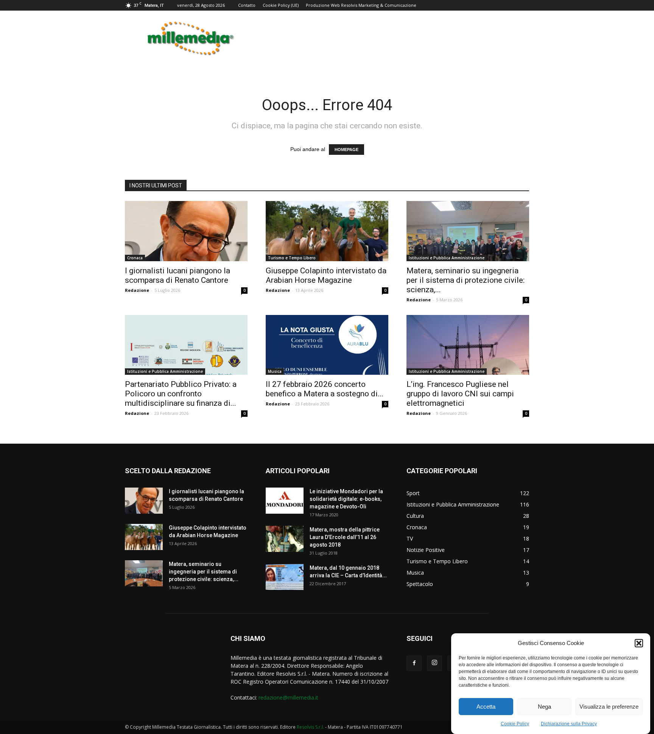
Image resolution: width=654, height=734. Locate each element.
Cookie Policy (515, 723)
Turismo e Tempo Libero (292, 257)
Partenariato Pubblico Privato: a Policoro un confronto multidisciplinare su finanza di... (181, 394)
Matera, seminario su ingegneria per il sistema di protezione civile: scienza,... (465, 280)
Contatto (246, 5)
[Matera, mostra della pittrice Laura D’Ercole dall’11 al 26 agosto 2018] (285, 539)
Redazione (137, 290)
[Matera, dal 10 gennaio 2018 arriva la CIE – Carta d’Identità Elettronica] (285, 577)
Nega (544, 706)
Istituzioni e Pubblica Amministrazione (446, 257)
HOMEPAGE (346, 149)
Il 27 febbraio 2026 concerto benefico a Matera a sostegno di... (324, 389)
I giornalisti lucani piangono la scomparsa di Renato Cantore (177, 275)
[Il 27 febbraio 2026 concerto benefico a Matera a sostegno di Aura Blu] (327, 345)
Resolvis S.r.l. (310, 727)
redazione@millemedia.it (288, 697)
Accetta (485, 706)
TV (409, 538)
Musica (275, 371)
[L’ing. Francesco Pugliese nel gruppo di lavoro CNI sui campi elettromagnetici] (467, 345)
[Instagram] (434, 663)
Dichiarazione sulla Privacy (569, 723)
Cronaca (135, 257)
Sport (413, 493)
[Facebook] (414, 663)
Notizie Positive (425, 549)
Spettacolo (419, 584)
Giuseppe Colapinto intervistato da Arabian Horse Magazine (326, 275)
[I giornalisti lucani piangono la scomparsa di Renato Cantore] (186, 231)
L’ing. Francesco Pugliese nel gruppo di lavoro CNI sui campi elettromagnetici (460, 394)
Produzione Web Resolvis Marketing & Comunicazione (361, 5)
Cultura (415, 515)
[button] (639, 643)
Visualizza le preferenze (608, 706)
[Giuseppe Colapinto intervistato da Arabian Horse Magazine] (327, 231)
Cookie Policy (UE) (281, 5)
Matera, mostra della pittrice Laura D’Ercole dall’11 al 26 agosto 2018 (345, 537)
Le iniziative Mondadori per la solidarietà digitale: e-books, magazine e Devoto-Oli (346, 499)
